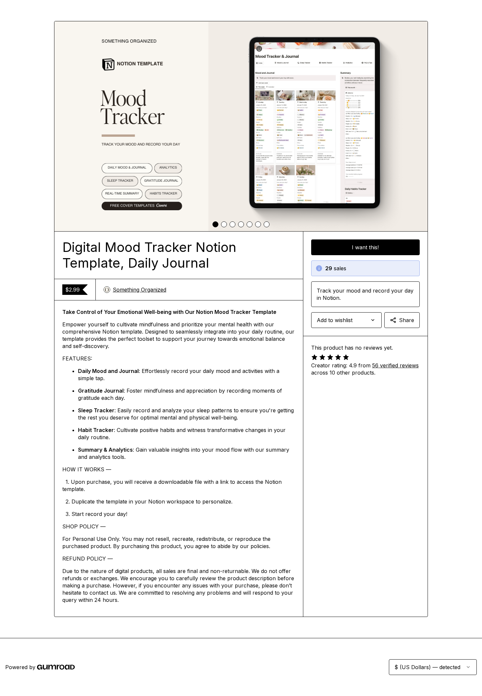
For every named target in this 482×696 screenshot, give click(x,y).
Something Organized (139, 289)
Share (406, 320)
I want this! (365, 247)
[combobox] (346, 320)
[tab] (215, 224)
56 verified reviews (395, 365)
